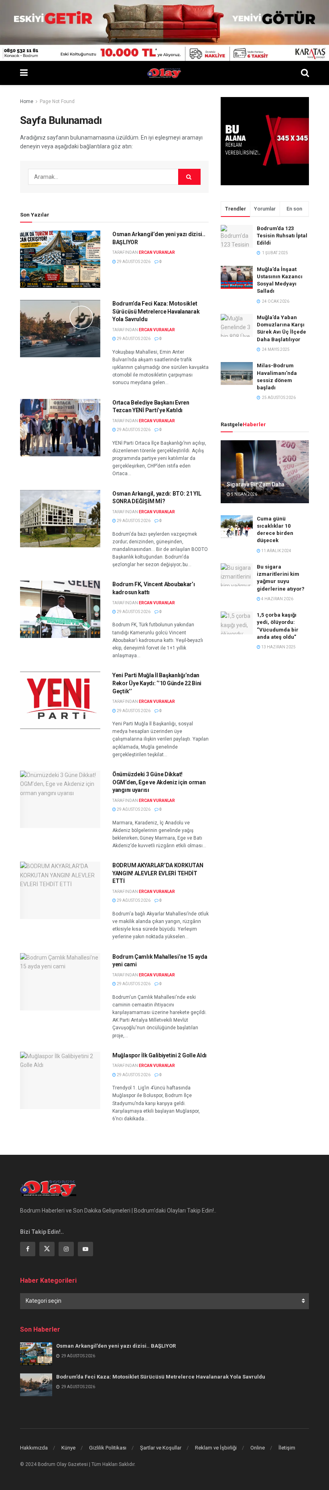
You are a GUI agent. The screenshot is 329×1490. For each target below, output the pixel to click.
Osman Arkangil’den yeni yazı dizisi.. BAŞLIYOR (116, 1346)
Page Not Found (57, 101)
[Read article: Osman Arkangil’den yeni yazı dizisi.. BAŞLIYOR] (60, 259)
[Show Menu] (24, 73)
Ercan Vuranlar (157, 252)
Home (26, 101)
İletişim (286, 1448)
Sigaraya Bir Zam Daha (255, 484)
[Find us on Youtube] (85, 1249)
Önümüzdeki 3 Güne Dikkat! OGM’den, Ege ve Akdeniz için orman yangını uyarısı (158, 782)
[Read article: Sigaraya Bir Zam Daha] (265, 471)
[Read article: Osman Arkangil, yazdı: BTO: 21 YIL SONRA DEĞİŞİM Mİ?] (60, 518)
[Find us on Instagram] (66, 1249)
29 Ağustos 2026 (133, 261)
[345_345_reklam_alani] (265, 141)
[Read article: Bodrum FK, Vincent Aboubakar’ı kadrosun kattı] (60, 609)
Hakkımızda (34, 1448)
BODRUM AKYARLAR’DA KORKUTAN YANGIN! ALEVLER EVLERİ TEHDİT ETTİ (157, 873)
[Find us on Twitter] (47, 1249)
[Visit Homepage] (164, 73)
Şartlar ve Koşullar (160, 1448)
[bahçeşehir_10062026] (164, 30)
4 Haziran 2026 (276, 599)
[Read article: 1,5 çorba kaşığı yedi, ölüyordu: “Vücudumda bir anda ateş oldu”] (237, 622)
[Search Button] (305, 73)
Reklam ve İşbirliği (216, 1448)
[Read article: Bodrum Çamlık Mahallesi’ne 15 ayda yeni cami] (60, 981)
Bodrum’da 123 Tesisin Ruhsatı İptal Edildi (282, 235)
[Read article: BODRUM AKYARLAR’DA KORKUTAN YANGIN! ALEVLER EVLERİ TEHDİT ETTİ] (60, 890)
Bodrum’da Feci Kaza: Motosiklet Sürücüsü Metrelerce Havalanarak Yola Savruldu (155, 311)
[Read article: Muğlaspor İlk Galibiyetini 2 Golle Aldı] (60, 1080)
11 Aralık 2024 (275, 551)
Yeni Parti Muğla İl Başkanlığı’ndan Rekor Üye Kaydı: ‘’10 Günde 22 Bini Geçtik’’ (156, 683)
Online (257, 1448)
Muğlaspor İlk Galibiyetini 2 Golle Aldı (159, 1055)
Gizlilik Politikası (107, 1448)
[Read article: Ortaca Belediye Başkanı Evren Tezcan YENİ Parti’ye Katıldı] (60, 427)
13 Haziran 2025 (278, 647)
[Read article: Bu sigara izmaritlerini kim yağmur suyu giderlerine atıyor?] (237, 574)
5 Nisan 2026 (243, 494)
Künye (68, 1448)
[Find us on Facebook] (27, 1249)
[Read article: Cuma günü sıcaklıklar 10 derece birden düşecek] (237, 526)
